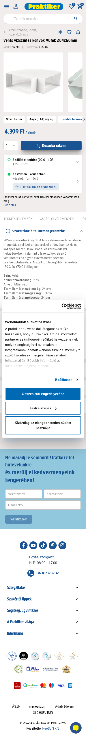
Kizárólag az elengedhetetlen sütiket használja (43, 425)
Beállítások (63, 380)
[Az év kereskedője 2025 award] (66, 669)
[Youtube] (33, 545)
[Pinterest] (53, 545)
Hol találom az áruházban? (39, 186)
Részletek (10, 205)
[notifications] (78, 32)
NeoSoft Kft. (51, 728)
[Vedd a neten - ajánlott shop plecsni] (33, 669)
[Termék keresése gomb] (76, 18)
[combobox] (43, 19)
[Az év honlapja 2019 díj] (46, 656)
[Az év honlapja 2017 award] (72, 656)
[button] (51, 162)
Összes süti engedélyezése (43, 393)
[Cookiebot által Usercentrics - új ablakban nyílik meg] (62, 306)
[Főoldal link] (43, 6)
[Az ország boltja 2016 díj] (59, 656)
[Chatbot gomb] (76, 728)
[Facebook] (24, 545)
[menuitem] (7, 7)
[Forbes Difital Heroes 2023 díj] (23, 656)
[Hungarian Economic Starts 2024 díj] (12, 656)
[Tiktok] (43, 545)
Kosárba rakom (54, 145)
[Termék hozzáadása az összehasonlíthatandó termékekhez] (60, 32)
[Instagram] (62, 545)
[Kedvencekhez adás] (69, 32)
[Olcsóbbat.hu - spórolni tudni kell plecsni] (51, 669)
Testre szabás (40, 408)
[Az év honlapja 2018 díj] (35, 656)
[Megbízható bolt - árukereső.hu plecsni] (18, 669)
